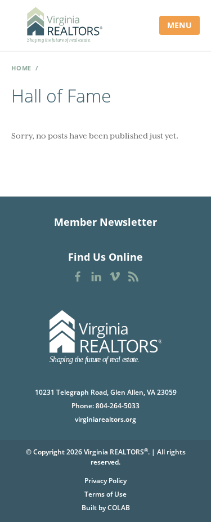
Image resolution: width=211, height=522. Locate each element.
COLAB (118, 507)
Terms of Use (105, 494)
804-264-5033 (118, 406)
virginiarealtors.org (105, 419)
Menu (179, 25)
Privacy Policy (105, 480)
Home (21, 68)
